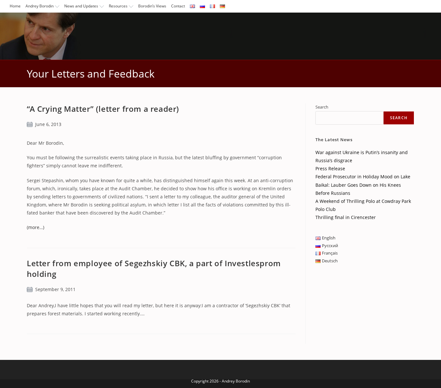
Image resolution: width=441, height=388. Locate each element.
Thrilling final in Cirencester (345, 217)
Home (15, 6)
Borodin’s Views (152, 6)
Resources (118, 6)
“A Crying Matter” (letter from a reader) (103, 108)
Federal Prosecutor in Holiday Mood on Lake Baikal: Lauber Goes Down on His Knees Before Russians (362, 184)
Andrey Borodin (40, 6)
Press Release (330, 168)
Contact (178, 6)
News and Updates (81, 6)
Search (321, 107)
